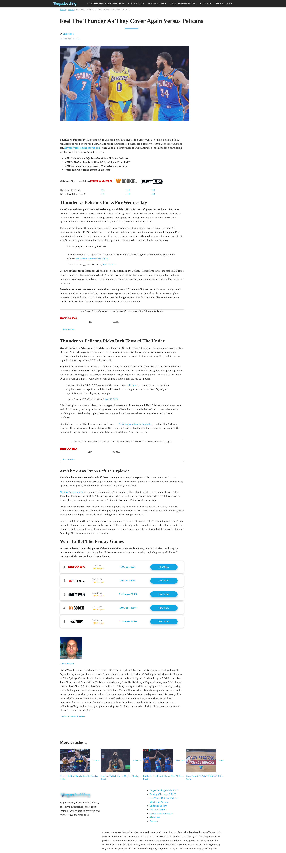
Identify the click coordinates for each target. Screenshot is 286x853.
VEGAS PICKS (206, 3)
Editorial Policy (158, 805)
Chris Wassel (68, 34)
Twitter (63, 716)
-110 (102, 190)
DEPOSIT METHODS (157, 3)
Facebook (81, 716)
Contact (154, 821)
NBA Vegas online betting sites (135, 423)
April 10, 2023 (108, 265)
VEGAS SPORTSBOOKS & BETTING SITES (105, 3)
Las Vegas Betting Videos (163, 798)
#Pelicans (133, 385)
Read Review (97, 566)
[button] (122, 320)
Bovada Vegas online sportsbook (82, 147)
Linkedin (72, 716)
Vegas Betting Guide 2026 (164, 790)
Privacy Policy (157, 809)
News (71, 9)
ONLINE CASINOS (224, 3)
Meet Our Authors (159, 802)
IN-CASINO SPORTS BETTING (183, 3)
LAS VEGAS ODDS (136, 3)
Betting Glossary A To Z (163, 794)
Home (63, 9)
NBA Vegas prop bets (71, 492)
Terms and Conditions (162, 813)
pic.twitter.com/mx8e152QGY (92, 258)
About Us (155, 817)
